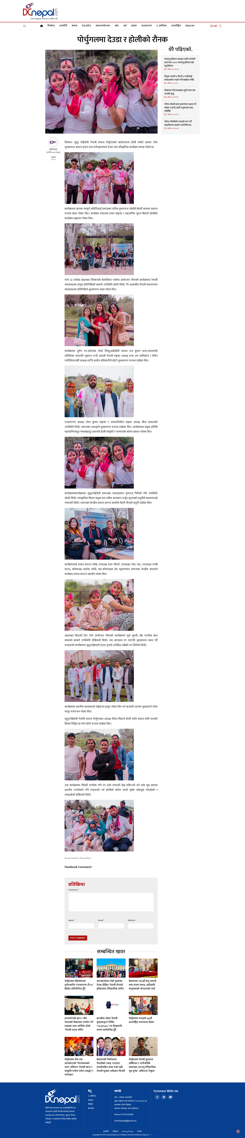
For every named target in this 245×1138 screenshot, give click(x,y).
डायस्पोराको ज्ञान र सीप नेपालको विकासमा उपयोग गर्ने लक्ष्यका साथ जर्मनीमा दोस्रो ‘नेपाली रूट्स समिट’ (79, 1024)
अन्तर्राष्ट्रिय (176, 26)
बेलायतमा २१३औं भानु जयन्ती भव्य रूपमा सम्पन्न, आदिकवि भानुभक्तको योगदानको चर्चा (142, 985)
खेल (117, 26)
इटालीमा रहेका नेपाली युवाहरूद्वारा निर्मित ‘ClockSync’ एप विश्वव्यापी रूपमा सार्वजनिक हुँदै (109, 1024)
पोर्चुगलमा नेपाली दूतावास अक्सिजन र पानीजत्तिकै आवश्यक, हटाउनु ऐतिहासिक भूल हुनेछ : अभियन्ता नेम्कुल (142, 1065)
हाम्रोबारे (106, 1131)
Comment (73, 890)
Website (131, 920)
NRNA (90, 1100)
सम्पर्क (139, 1131)
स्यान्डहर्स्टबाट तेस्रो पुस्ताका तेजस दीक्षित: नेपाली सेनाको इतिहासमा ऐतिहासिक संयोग (110, 985)
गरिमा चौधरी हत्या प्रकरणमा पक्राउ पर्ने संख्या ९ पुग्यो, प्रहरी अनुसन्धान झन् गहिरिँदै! (180, 107)
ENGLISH (190, 26)
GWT (151, 1134)
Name (71, 920)
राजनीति (63, 26)
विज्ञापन (115, 1131)
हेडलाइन (91, 1108)
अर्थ (125, 26)
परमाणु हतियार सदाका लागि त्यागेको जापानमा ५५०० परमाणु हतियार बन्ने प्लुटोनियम (179, 62)
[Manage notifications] (238, 1131)
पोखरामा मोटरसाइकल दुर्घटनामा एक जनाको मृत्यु (179, 92)
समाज (74, 26)
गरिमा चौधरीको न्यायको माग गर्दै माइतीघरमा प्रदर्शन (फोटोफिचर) (178, 123)
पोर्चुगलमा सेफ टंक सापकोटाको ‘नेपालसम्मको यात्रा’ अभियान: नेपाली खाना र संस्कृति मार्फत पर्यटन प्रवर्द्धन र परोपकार (79, 1067)
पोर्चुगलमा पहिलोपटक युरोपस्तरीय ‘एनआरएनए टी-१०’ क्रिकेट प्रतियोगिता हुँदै (79, 985)
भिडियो (90, 1104)
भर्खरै (214, 26)
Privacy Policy (127, 1131)
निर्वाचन (51, 26)
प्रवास (134, 26)
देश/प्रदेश (86, 26)
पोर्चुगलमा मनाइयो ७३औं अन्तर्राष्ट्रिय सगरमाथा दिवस (141, 1020)
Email (101, 920)
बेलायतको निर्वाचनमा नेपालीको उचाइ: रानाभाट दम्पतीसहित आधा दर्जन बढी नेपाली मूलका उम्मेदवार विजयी (111, 1065)
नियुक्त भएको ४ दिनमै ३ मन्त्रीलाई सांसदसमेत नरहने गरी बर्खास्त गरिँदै (179, 78)
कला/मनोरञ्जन (103, 26)
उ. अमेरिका (161, 26)
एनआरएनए (146, 26)
